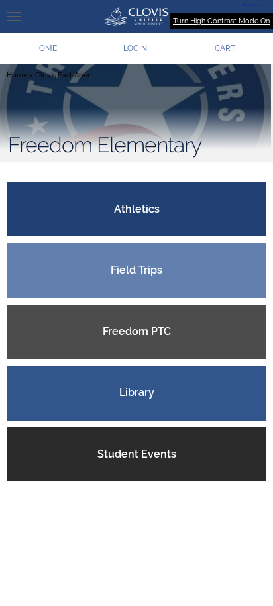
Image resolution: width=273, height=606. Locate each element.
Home (17, 75)
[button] (135, 48)
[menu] (14, 16)
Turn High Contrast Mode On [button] (221, 21)
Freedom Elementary (104, 145)
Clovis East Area (62, 75)
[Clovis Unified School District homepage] (136, 16)
